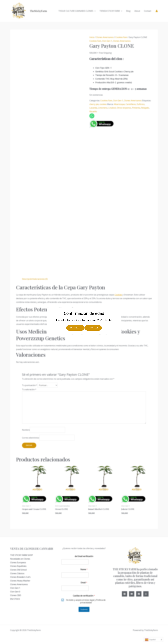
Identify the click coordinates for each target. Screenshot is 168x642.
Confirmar (75, 328)
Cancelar (93, 328)
